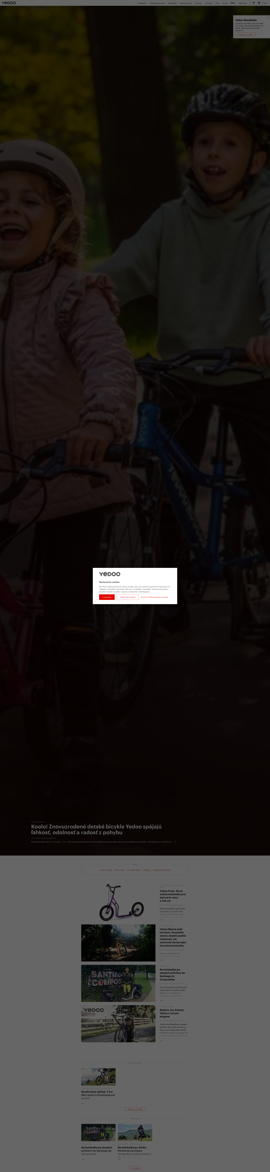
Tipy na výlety (87, 1088)
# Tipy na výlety (105, 869)
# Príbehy (147, 869)
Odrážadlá (172, 3)
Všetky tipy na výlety (135, 1109)
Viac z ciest (135, 1168)
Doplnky (198, 3)
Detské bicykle (185, 3)
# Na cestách (119, 869)
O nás (225, 3)
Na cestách (165, 965)
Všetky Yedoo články (102, 1088)
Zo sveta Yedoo (38, 821)
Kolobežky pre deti (157, 3)
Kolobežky (142, 3)
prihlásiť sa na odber (245, 34)
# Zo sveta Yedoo (134, 869)
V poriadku (106, 597)
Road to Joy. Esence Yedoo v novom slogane (172, 1013)
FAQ (217, 3)
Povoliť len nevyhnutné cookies (154, 597)
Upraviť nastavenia (128, 597)
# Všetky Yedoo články (162, 869)
